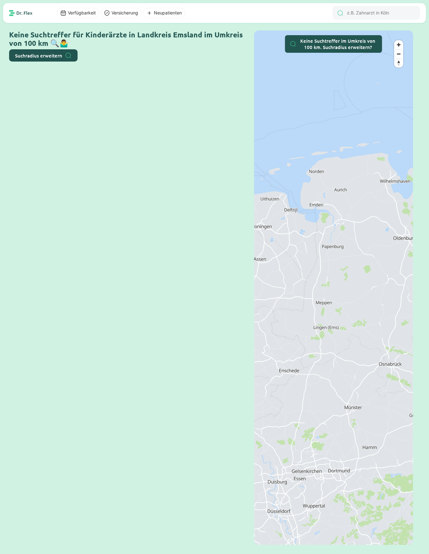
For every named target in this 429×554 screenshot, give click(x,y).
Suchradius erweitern (38, 55)
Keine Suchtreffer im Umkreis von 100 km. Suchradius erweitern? (337, 44)
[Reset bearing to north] (398, 63)
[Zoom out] (398, 53)
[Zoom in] (398, 44)
